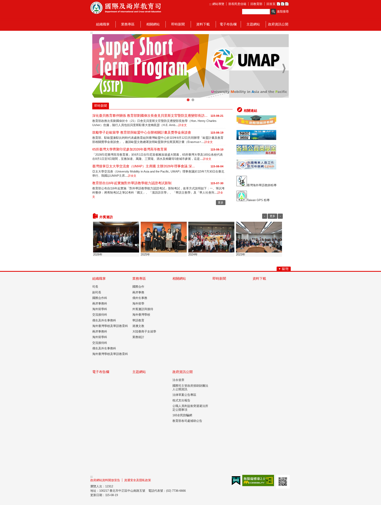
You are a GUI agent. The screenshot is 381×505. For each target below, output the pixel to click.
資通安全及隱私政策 (137, 480)
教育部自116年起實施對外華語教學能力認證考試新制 (131, 183)
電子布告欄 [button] (228, 24)
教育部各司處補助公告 (187, 420)
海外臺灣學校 (141, 314)
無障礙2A (258, 480)
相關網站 (179, 278)
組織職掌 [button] (103, 24)
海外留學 (138, 303)
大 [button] (287, 4)
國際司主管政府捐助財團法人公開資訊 (190, 387)
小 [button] (278, 4)
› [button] (284, 68)
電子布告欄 (100, 372)
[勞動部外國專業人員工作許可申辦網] (256, 168)
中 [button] (283, 4)
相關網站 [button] (153, 24)
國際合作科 (99, 298)
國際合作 (138, 286)
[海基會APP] (256, 139)
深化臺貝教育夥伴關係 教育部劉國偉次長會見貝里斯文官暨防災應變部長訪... (150, 116)
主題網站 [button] (253, 24)
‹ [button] (97, 68)
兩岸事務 (138, 292)
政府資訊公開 (182, 372)
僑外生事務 (139, 298)
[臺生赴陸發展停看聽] (256, 124)
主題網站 (139, 372)
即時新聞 (219, 278)
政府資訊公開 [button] (278, 24)
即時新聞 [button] (178, 24)
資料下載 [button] (203, 24)
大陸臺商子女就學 (144, 331)
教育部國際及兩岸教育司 (126, 7)
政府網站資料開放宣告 (105, 480)
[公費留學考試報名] (256, 153)
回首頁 (271, 4)
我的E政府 (236, 481)
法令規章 (178, 380)
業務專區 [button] (128, 24)
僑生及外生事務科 (104, 320)
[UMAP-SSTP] (190, 66)
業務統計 (138, 337)
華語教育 (138, 320)
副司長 (96, 292)
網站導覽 (218, 4)
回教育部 (256, 4)
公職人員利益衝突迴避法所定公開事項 (190, 407)
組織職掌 (99, 278)
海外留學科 (99, 309)
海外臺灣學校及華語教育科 (110, 326)
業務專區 (139, 278)
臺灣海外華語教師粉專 (262, 185)
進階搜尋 (283, 11)
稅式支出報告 (181, 400)
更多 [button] (220, 202)
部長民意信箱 (237, 4)
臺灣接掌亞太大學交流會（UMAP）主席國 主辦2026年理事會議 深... (143, 166)
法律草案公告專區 (184, 394)
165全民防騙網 (182, 415)
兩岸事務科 (99, 303)
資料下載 (259, 278)
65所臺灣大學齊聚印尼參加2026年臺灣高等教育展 (129, 149)
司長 (95, 286)
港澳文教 (138, 326)
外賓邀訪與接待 (142, 309)
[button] (273, 11)
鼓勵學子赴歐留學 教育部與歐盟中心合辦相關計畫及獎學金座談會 (141, 132)
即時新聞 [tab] (100, 105)
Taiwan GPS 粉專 (258, 200)
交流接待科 (99, 314)
